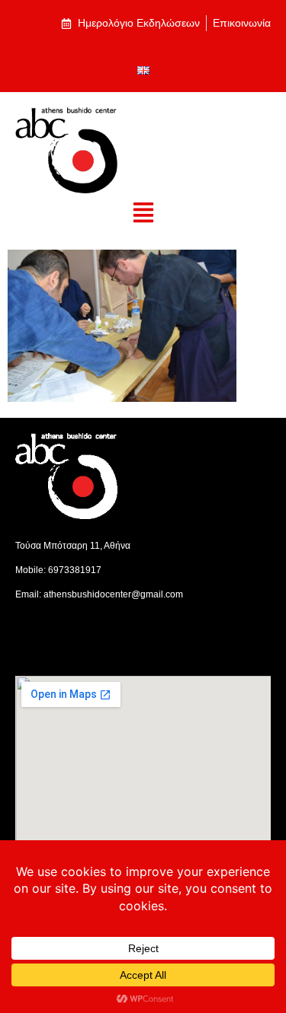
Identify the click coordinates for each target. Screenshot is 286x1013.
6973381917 (74, 570)
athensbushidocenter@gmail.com (113, 594)
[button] (143, 213)
